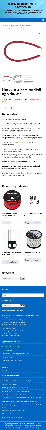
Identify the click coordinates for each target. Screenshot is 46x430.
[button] (43, 20)
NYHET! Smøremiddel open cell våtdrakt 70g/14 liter (18, 381)
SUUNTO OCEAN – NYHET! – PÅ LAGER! (14, 395)
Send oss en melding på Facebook (15, 324)
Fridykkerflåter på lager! (10, 384)
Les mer (7, 223)
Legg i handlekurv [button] (32, 223)
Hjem (4, 26)
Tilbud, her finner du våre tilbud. (12, 417)
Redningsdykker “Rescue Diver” (12, 361)
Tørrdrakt (5, 367)
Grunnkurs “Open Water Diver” (12, 347)
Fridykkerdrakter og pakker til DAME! (14, 410)
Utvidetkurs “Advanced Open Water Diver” (16, 354)
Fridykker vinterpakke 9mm (11, 414)
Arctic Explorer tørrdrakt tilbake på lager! (15, 388)
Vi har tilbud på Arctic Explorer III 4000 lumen (16, 391)
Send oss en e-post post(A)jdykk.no (15, 320)
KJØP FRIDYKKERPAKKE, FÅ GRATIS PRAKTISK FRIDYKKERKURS (21, 398)
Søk (22, 278)
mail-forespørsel (17, 142)
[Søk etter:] (23, 295)
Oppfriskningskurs (8, 350)
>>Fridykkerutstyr (13, 26)
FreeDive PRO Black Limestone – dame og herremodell (19, 401)
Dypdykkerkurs (7, 371)
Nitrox (4, 364)
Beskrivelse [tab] (9, 108)
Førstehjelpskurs (7, 357)
